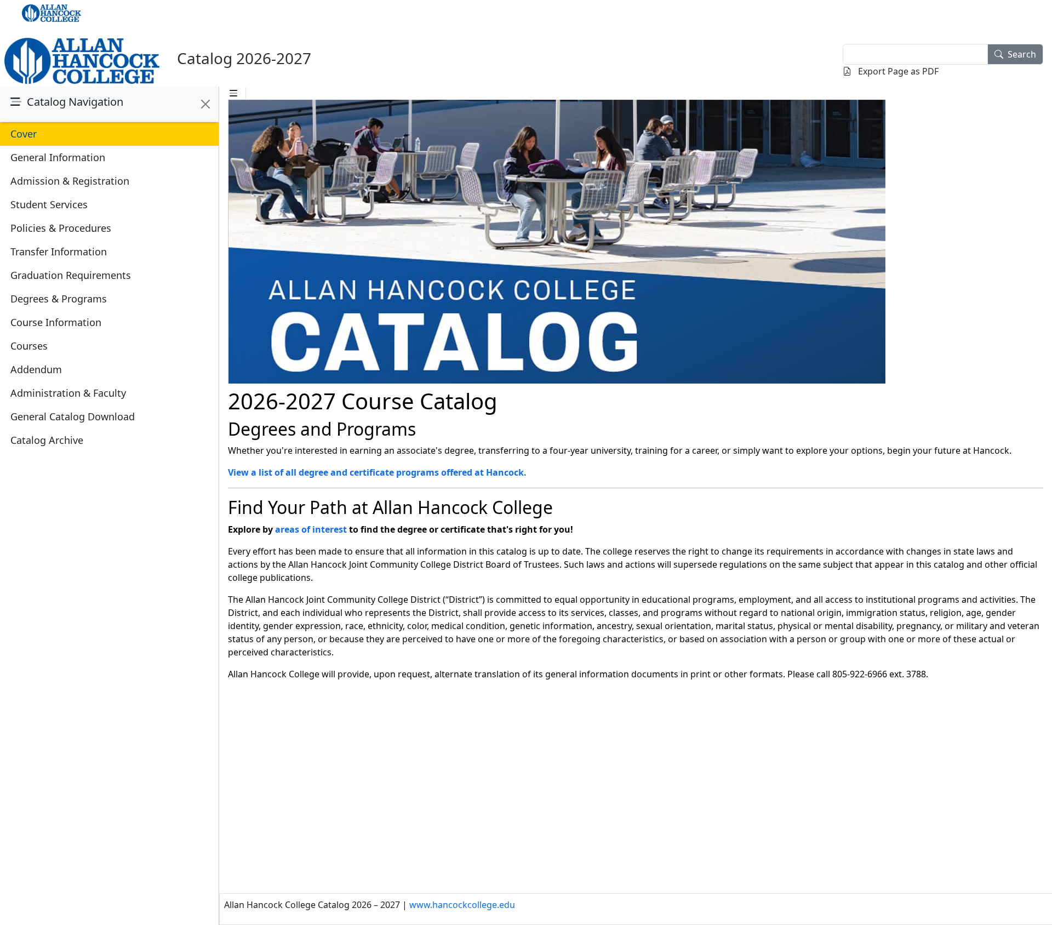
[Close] (205, 104)
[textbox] (915, 54)
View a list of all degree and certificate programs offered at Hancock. (377, 472)
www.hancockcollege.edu (462, 905)
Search (1022, 54)
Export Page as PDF (897, 71)
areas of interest (311, 529)
